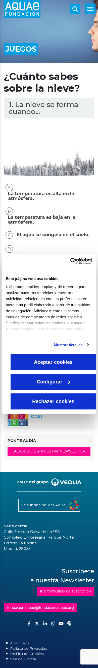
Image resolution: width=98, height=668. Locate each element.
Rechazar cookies (53, 401)
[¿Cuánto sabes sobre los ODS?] (18, 414)
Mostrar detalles (68, 345)
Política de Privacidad (28, 648)
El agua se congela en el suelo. (53, 234)
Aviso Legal (20, 643)
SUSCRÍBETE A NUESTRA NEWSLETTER (49, 451)
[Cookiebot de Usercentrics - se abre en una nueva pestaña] (70, 261)
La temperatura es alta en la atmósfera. (41, 196)
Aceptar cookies (53, 362)
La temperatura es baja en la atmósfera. (41, 220)
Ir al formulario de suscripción (65, 591)
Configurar (49, 381)
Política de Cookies (27, 653)
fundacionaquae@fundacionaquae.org (40, 607)
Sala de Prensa (23, 659)
